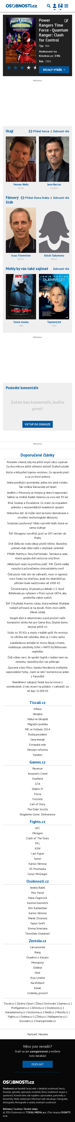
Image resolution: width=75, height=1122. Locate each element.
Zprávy (21, 1003)
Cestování (50, 1003)
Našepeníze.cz (57, 1016)
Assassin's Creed (37, 773)
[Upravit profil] (66, 21)
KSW (37, 848)
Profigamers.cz (20, 1008)
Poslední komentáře (22, 387)
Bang (37, 952)
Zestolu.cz (37, 940)
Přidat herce (40, 131)
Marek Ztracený (37, 918)
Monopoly (37, 962)
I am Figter (37, 853)
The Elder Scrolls (37, 809)
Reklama (7, 1109)
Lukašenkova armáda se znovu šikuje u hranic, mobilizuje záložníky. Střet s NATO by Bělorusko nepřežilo (37, 647)
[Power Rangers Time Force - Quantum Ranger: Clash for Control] (21, 40)
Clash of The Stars (37, 838)
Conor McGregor (37, 874)
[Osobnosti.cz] (21, 5)
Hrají (9, 131)
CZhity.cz (40, 1016)
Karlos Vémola (38, 864)
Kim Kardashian (37, 908)
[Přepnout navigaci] (55, 5)
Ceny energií (37, 739)
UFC (37, 828)
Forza (37, 794)
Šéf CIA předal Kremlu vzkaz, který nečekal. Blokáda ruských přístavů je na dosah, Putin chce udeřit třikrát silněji (37, 608)
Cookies (17, 1109)
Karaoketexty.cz (15, 1012)
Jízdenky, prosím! (37, 993)
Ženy (39, 1003)
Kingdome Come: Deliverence (37, 814)
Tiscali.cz (37, 702)
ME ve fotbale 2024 (37, 729)
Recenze (37, 768)
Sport (30, 1003)
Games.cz (37, 762)
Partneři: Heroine (37, 1034)
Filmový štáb (12, 200)
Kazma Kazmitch (37, 903)
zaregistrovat (39, 1051)
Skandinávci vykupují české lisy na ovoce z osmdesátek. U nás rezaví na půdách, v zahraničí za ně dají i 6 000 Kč (38, 686)
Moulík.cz (62, 1012)
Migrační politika (37, 724)
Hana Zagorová (37, 898)
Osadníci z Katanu (37, 957)
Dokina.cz (27, 1016)
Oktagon (37, 833)
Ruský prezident (37, 734)
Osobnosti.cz (37, 881)
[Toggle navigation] (66, 5)
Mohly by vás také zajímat (27, 268)
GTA (37, 784)
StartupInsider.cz (45, 1021)
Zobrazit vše (61, 131)
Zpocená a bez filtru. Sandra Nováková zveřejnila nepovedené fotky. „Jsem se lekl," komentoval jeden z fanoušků (37, 672)
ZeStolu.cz (37, 1008)
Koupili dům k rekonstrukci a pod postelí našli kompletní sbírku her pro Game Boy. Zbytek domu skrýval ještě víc (37, 622)
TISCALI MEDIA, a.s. (36, 1112)
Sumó (37, 858)
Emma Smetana (37, 928)
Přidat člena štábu (36, 197)
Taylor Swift (37, 923)
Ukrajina (37, 714)
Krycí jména (37, 978)
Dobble (37, 967)
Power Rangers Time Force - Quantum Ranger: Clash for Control (53, 30)
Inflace (37, 709)
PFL (37, 843)
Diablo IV (37, 789)
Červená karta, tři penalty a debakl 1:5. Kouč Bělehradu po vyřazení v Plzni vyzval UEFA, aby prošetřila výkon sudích (37, 593)
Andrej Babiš (37, 887)
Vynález (37, 755)
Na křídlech (37, 983)
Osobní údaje (31, 1109)
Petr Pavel (37, 892)
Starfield (37, 778)
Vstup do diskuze (37, 424)
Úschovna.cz (34, 1012)
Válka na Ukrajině (37, 719)
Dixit (37, 972)
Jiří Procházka (37, 869)
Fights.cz (37, 821)
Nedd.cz (49, 1012)
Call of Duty (37, 804)
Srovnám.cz (26, 1021)
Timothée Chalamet (37, 933)
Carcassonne (37, 947)
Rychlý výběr (53, 70)
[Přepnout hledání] (49, 5)
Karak (37, 988)
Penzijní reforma (37, 749)
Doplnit (37, 1064)
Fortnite (37, 799)
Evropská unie (37, 744)
